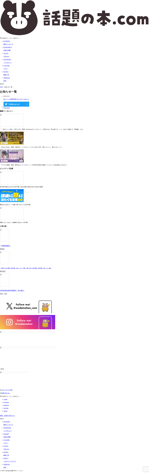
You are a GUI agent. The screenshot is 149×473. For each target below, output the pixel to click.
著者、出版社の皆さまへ (7, 415)
